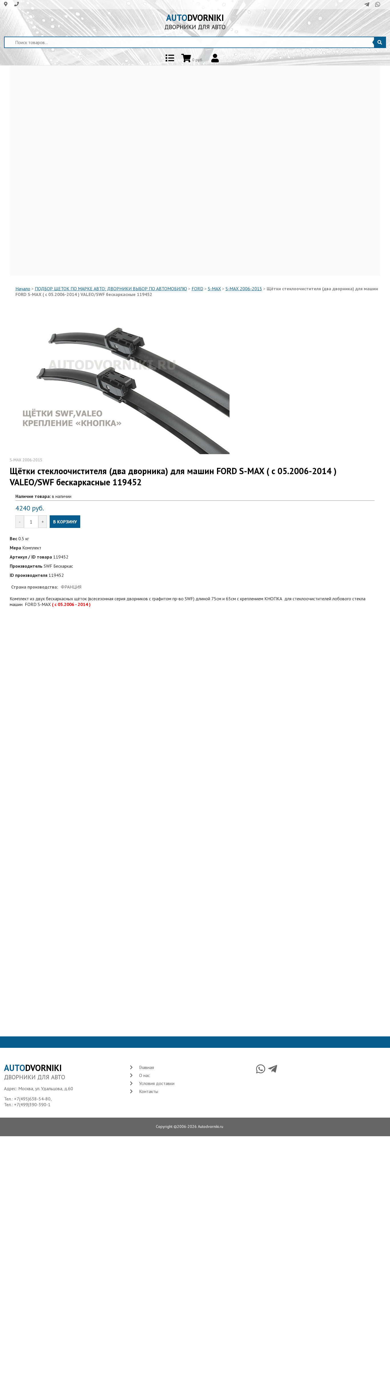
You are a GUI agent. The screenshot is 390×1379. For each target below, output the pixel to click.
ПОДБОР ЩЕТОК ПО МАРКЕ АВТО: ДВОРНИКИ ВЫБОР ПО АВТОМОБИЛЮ (111, 288)
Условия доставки (156, 1083)
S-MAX (214, 288)
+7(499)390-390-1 (32, 1104)
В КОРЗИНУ (65, 521)
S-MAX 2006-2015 (244, 288)
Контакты (148, 1091)
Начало (22, 288)
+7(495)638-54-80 (32, 1099)
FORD (197, 288)
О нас (144, 1075)
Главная (146, 1067)
